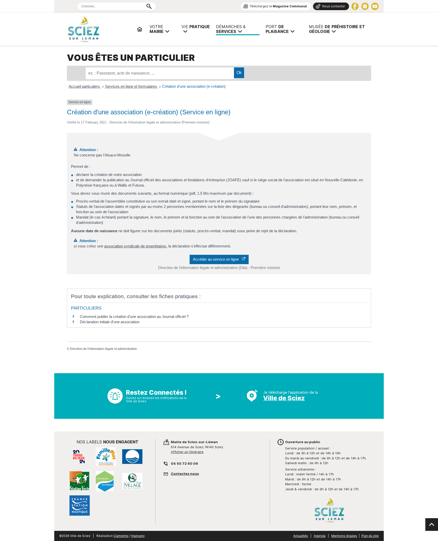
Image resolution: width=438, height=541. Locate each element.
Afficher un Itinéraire (187, 452)
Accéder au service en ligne (217, 259)
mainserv (138, 536)
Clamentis (121, 536)
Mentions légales (344, 536)
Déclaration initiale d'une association (110, 322)
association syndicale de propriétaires (135, 246)
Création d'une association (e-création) (194, 86)
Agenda (319, 536)
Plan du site (370, 536)
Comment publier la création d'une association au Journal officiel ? (134, 316)
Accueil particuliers (85, 86)
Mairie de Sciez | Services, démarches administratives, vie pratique (100, 29)
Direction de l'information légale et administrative (103, 349)
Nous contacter (333, 6)
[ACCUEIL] (139, 29)
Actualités (300, 536)
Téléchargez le (278, 6)
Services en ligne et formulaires (131, 86)
